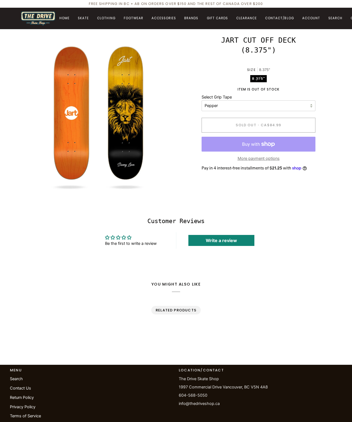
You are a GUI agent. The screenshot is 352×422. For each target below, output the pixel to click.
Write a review (221, 240)
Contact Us (20, 388)
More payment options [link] (259, 158)
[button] (83, 18)
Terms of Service (25, 415)
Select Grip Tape (217, 97)
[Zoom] (31, 180)
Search (16, 378)
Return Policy (22, 397)
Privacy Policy (22, 406)
